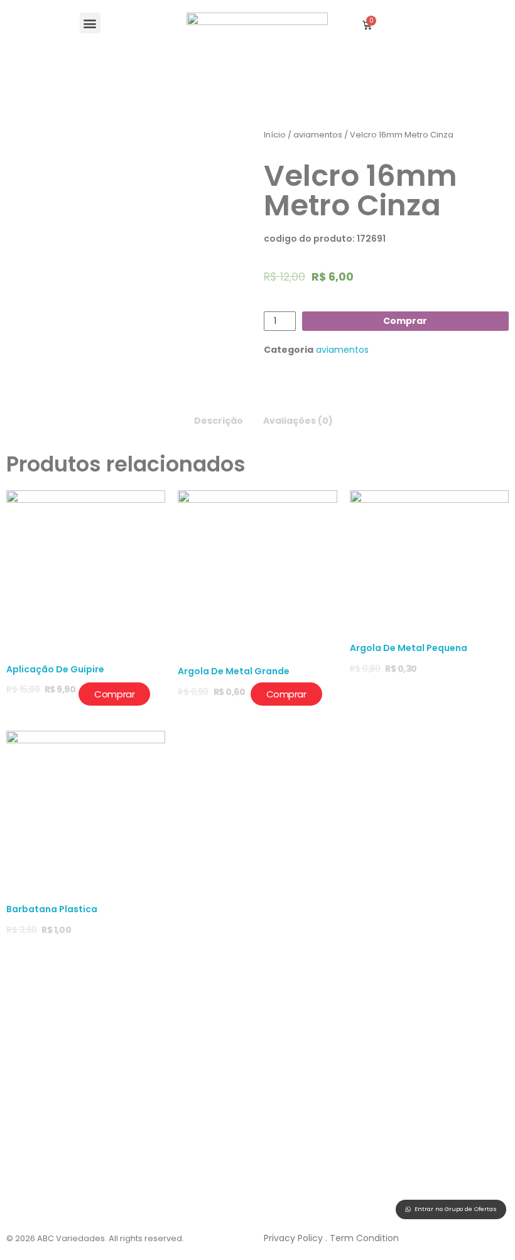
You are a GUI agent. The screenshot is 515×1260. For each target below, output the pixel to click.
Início (275, 135)
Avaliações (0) (298, 420)
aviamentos (317, 135)
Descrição (218, 420)
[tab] (218, 418)
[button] (90, 23)
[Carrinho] (367, 25)
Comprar (405, 321)
